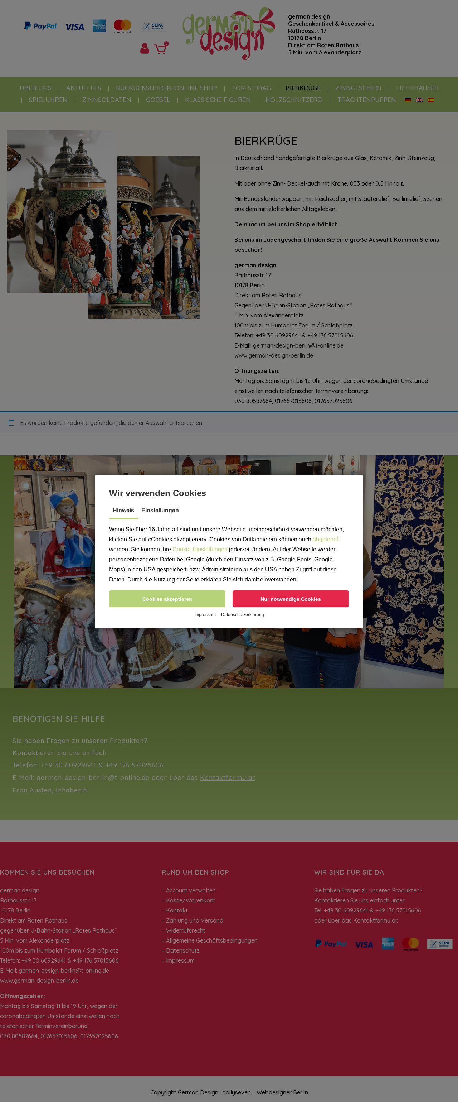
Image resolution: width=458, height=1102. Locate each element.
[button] (167, 598)
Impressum (205, 614)
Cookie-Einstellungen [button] (200, 549)
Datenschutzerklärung (242, 614)
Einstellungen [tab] (160, 510)
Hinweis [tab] (123, 510)
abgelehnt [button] (325, 539)
